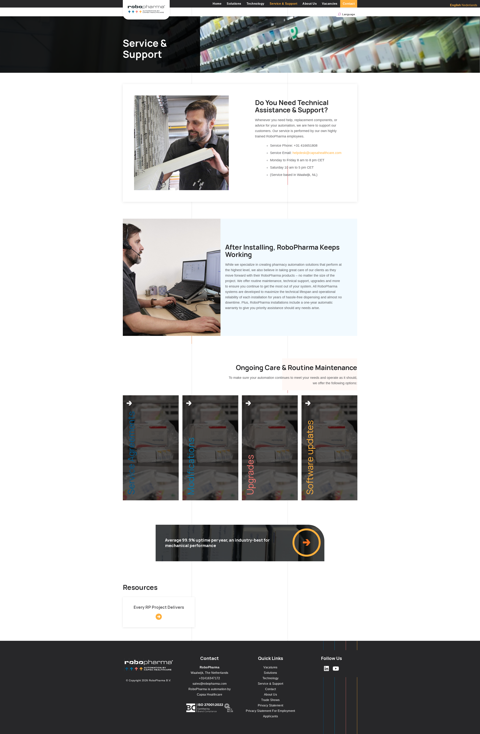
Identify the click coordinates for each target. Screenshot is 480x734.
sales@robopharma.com (210, 683)
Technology (255, 3)
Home (217, 3)
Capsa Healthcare (209, 694)
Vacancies (330, 3)
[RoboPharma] (146, 10)
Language (348, 14)
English (455, 5)
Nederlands (469, 5)
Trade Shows (270, 700)
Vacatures (270, 667)
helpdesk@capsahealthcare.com (316, 153)
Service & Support (283, 3)
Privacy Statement (270, 705)
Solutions (234, 3)
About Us (309, 3)
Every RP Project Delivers (159, 607)
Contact (349, 3)
